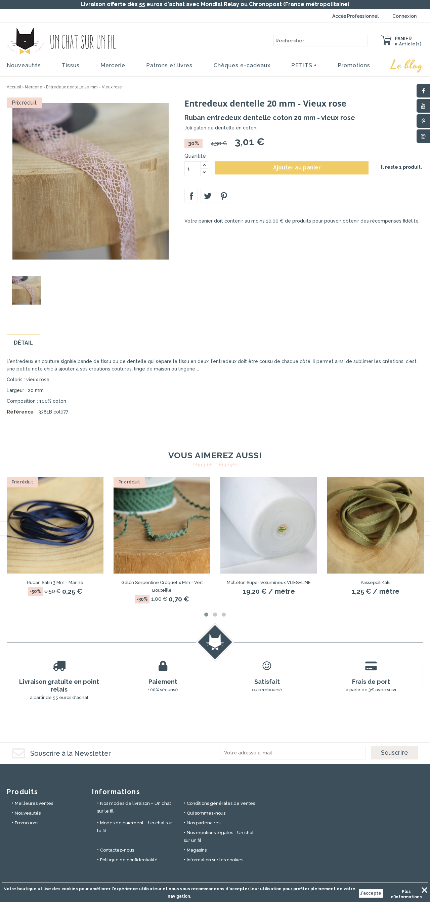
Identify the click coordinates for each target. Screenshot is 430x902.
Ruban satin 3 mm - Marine (55, 582)
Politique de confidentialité (129, 859)
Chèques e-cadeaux (242, 65)
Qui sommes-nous (206, 813)
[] (361, 40)
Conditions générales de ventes (221, 803)
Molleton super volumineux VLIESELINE (269, 582)
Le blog (407, 65)
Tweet (207, 195)
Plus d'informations (406, 892)
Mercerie (112, 65)
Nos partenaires (203, 822)
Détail (23, 343)
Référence (20, 412)
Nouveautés (24, 65)
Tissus (71, 65)
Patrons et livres (169, 65)
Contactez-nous (117, 850)
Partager (191, 195)
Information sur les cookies (215, 859)
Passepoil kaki (375, 582)
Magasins (197, 850)
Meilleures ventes (34, 803)
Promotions (354, 65)
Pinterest (223, 195)
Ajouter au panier (292, 167)
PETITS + (304, 65)
